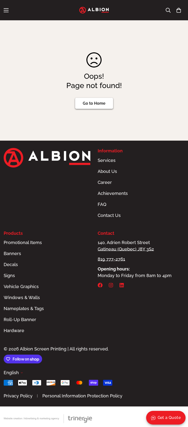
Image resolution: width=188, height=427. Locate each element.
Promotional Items (23, 242)
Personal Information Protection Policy (82, 395)
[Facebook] (100, 285)
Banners (12, 253)
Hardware (14, 330)
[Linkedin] (121, 285)
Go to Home (94, 103)
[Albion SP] (94, 10)
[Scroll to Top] (178, 400)
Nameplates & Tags (24, 308)
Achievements (113, 193)
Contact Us (109, 215)
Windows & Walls (22, 297)
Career (105, 182)
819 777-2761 (111, 259)
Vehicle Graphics (21, 286)
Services (107, 160)
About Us (107, 171)
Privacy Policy (18, 395)
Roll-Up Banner (20, 319)
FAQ (102, 204)
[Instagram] (110, 285)
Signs (9, 275)
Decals (11, 264)
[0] (178, 10)
